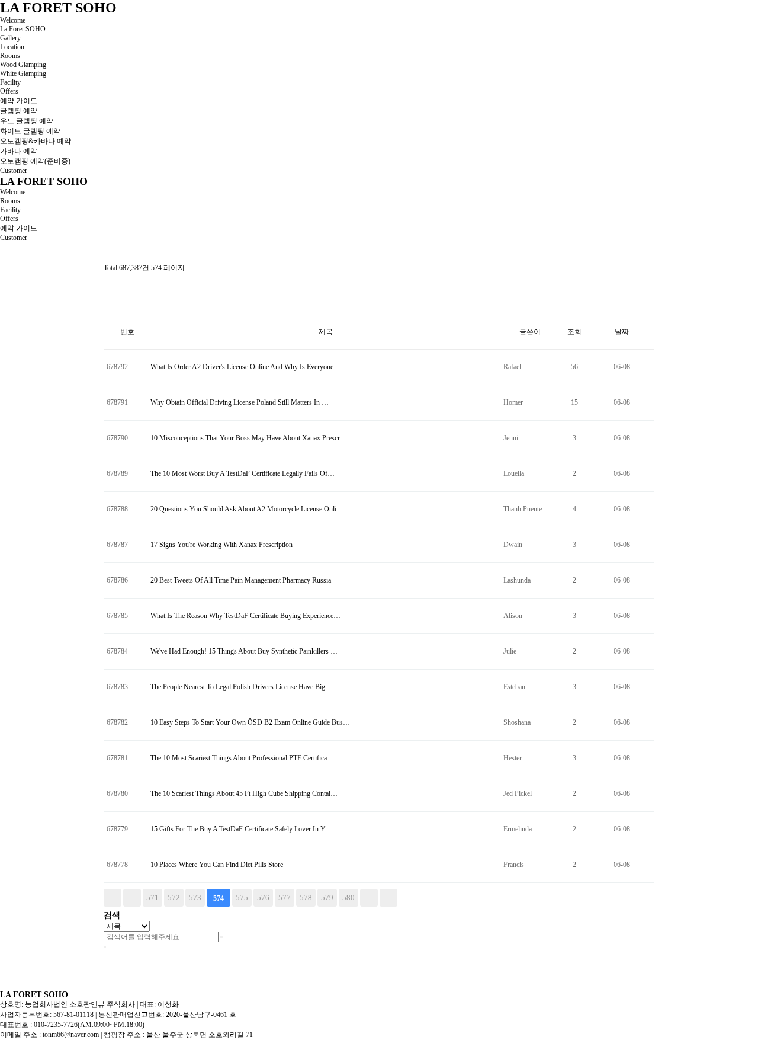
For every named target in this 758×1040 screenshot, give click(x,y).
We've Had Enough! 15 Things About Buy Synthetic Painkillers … (244, 651)
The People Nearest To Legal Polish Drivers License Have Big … (242, 687)
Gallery (10, 38)
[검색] (221, 937)
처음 (112, 898)
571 (152, 897)
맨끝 (388, 898)
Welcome (12, 20)
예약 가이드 (18, 101)
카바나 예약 (18, 151)
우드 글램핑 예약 (26, 121)
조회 (574, 332)
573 (195, 897)
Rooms (10, 56)
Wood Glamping (23, 64)
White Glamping (23, 73)
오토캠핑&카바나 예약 (35, 141)
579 (327, 897)
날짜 (622, 332)
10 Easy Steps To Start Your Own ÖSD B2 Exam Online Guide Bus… (250, 722)
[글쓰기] (109, 304)
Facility (10, 82)
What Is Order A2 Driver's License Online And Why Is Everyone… (245, 367)
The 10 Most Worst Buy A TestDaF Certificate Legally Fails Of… (242, 473)
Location (12, 47)
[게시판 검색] (109, 283)
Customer (13, 171)
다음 (369, 898)
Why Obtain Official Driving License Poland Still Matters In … (239, 402)
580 (348, 897)
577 (284, 897)
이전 (132, 898)
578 (306, 897)
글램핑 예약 (18, 111)
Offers (9, 91)
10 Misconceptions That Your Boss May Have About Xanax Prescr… (248, 438)
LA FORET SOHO (58, 7)
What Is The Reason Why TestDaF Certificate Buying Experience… (245, 616)
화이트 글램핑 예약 (30, 131)
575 (242, 897)
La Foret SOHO (23, 29)
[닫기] (105, 947)
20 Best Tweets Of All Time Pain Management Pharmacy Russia (240, 580)
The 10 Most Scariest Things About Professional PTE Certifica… (242, 758)
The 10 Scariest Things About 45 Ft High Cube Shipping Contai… (244, 793)
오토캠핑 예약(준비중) (35, 161)
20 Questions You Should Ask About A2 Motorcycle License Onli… (246, 509)
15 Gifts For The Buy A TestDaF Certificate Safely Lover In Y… (241, 829)
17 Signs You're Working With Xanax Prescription (221, 544)
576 (263, 897)
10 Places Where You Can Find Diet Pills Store (216, 864)
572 (174, 897)
